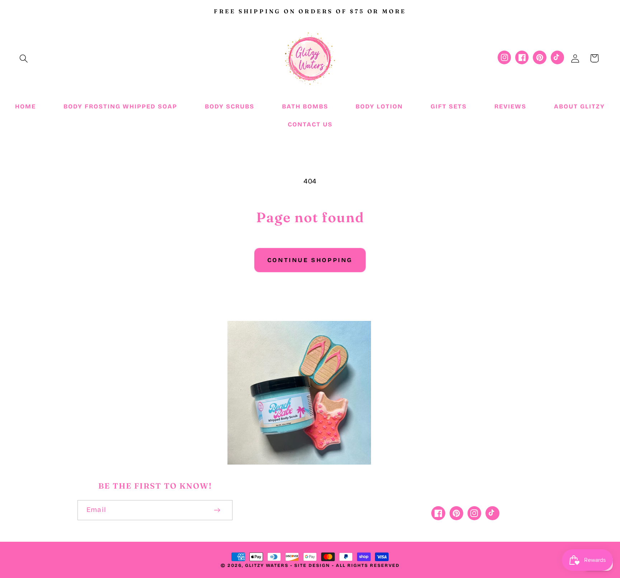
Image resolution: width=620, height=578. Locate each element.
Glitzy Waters (266, 565)
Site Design (312, 565)
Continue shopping (310, 260)
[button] (23, 58)
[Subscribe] (217, 510)
